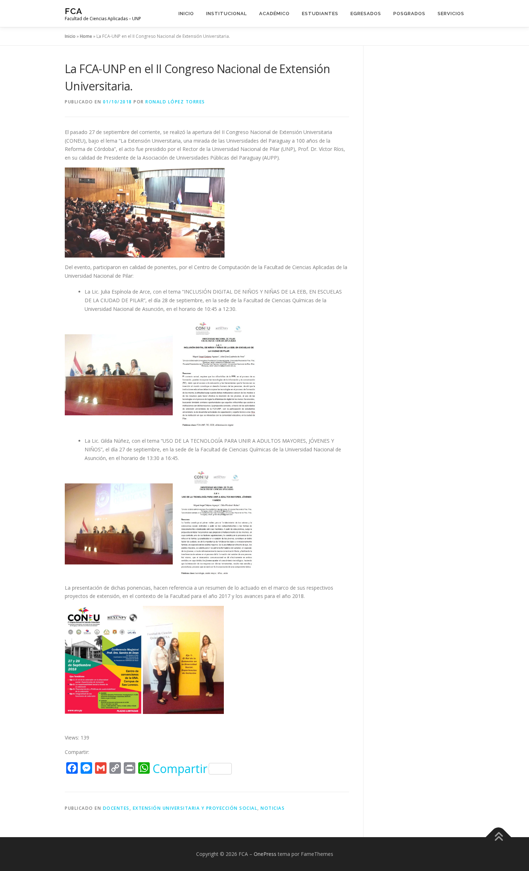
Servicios (451, 13)
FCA (73, 11)
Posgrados (409, 13)
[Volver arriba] (498, 837)
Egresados (366, 13)
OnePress (265, 853)
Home (86, 36)
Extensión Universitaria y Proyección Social (195, 808)
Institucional (226, 13)
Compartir (180, 768)
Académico (274, 13)
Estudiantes (320, 13)
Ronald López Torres (175, 102)
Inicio (186, 13)
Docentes (116, 808)
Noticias (273, 808)
